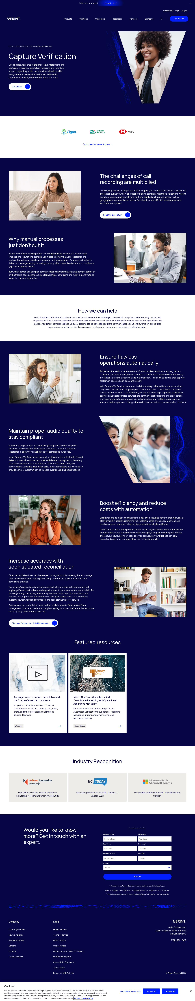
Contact (12, 951)
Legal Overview (60, 929)
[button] (20, 86)
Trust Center (59, 967)
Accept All (170, 991)
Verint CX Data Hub (25, 46)
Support (184, 11)
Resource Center (16, 940)
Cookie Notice (59, 945)
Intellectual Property (62, 956)
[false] (191, 991)
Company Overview (17, 929)
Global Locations (16, 956)
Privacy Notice (59, 940)
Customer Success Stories (96, 144)
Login (177, 11)
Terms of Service (159, 894)
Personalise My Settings (63, 973)
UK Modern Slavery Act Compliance (68, 951)
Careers (12, 945)
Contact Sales (168, 11)
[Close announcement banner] (190, 3)
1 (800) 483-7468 (178, 940)
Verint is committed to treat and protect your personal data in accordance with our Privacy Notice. (137, 890)
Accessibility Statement (63, 962)
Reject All (151, 991)
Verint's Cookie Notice (83, 998)
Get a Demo (179, 18)
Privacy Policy (145, 894)
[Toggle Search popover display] (161, 19)
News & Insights (16, 935)
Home (12, 46)
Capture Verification (43, 46)
